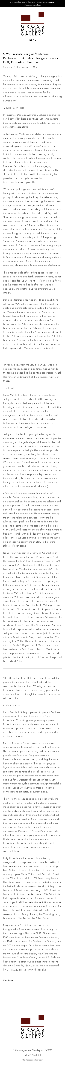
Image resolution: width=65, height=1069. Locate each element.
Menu (33, 39)
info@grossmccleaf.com (32, 1059)
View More (8, 980)
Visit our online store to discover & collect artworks (28, 2)
